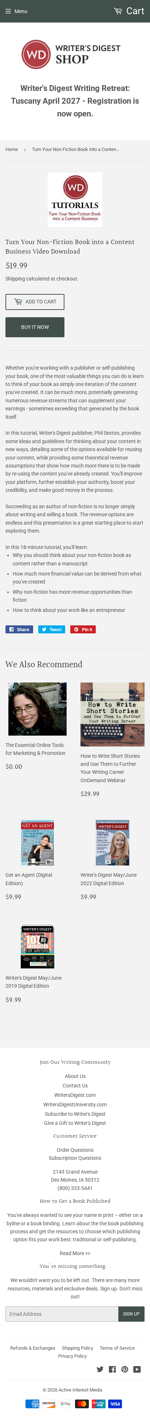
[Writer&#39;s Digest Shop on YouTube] (137, 1370)
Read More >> (75, 1253)
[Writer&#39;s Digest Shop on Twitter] (100, 1370)
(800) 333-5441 (75, 1188)
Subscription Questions (75, 1158)
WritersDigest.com (75, 1095)
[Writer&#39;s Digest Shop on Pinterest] (125, 1370)
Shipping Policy (77, 1348)
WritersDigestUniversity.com (75, 1104)
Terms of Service (117, 1348)
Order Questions (75, 1150)
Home (11, 149)
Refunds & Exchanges (32, 1348)
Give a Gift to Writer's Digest (75, 1123)
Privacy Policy (72, 1356)
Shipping (15, 279)
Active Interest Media (80, 1390)
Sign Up (131, 1314)
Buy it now (35, 327)
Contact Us (75, 1085)
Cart (134, 10)
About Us (75, 1076)
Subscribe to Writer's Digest (75, 1114)
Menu (21, 11)
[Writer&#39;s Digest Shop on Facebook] (112, 1370)
